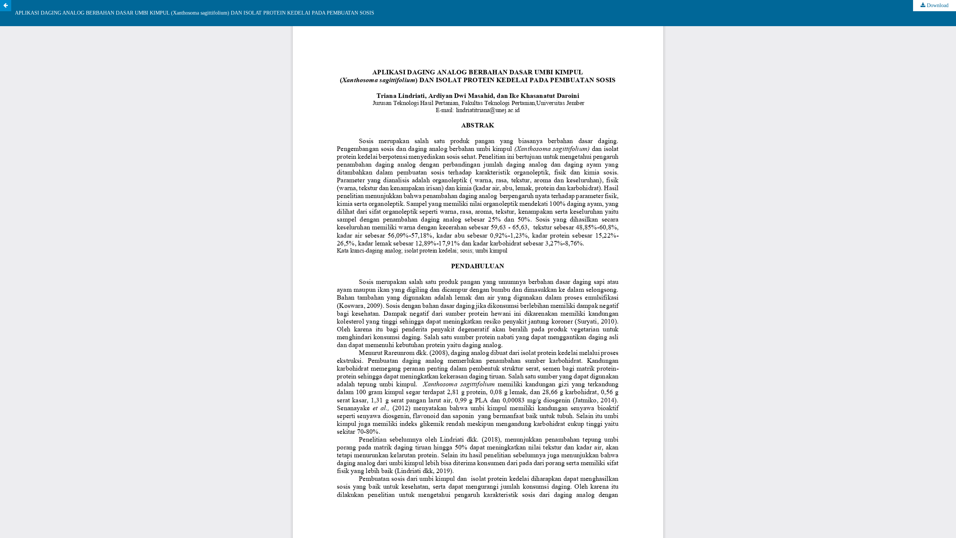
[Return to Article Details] (5, 5)
